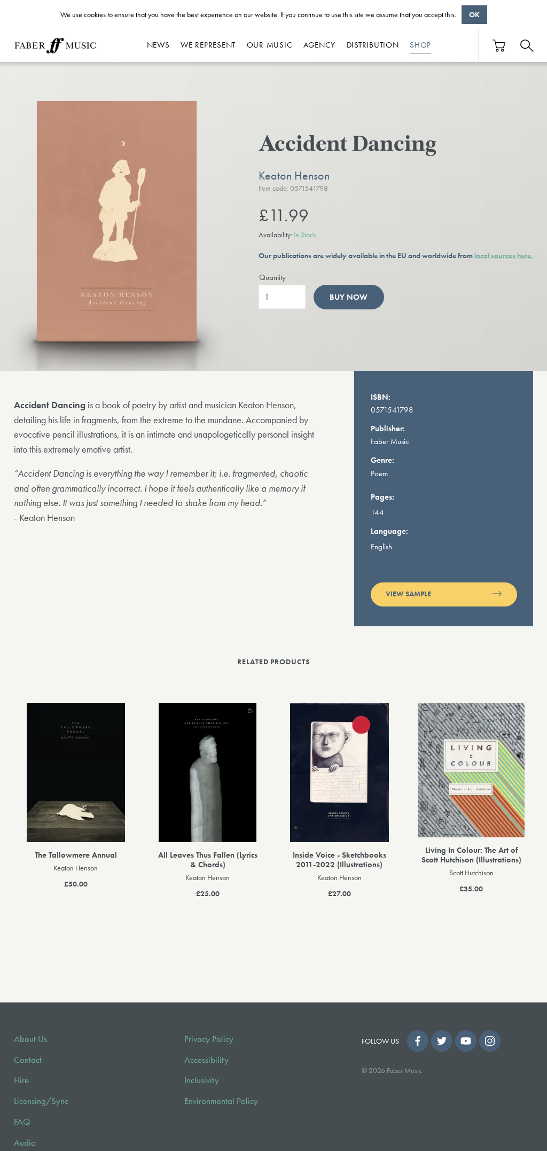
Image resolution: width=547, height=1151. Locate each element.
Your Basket (499, 46)
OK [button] (474, 14)
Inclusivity (201, 1080)
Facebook (417, 1041)
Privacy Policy (208, 1039)
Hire (21, 1080)
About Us (30, 1039)
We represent (208, 45)
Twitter (441, 1041)
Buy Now (349, 297)
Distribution (373, 45)
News (158, 45)
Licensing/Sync (41, 1101)
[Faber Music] (55, 45)
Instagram (490, 1041)
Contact (28, 1060)
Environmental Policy (221, 1101)
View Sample (408, 593)
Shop (420, 45)
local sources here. (503, 255)
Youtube (465, 1041)
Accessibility (206, 1060)
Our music (270, 45)
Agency (319, 45)
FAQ (22, 1121)
